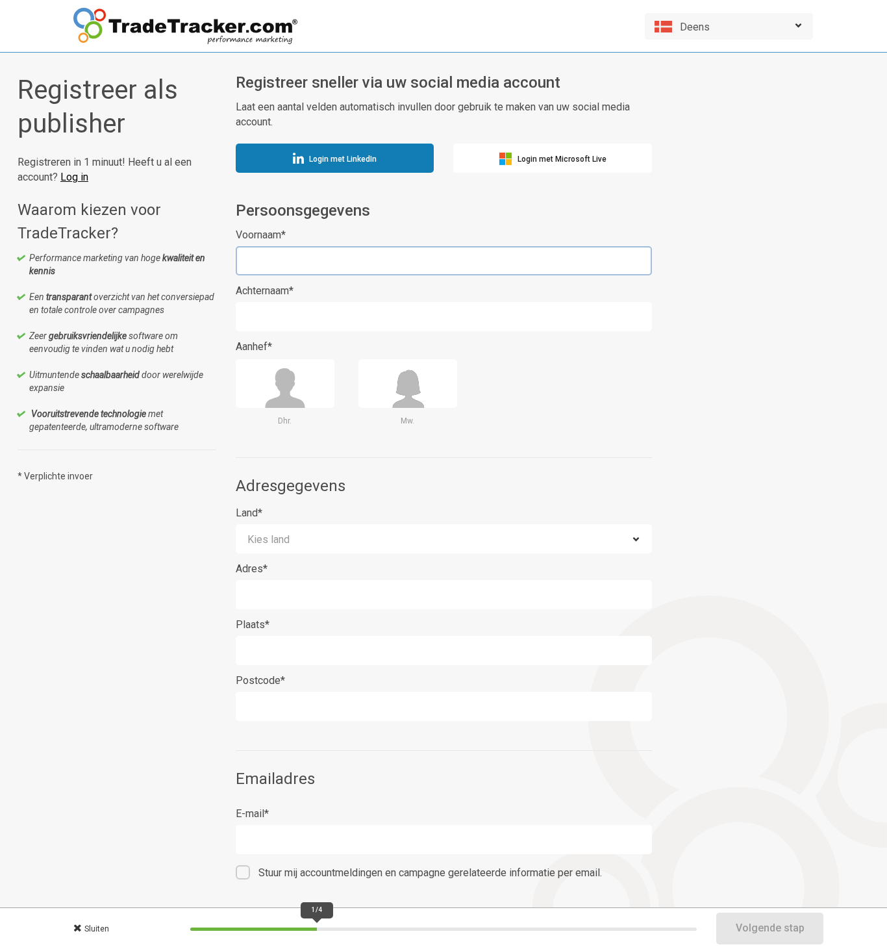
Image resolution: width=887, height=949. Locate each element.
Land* (249, 513)
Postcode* (260, 680)
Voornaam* (261, 235)
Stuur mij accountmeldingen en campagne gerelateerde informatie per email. (430, 873)
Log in (74, 177)
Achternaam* (265, 291)
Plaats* (252, 624)
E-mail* (252, 813)
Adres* (252, 569)
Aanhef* (254, 346)
